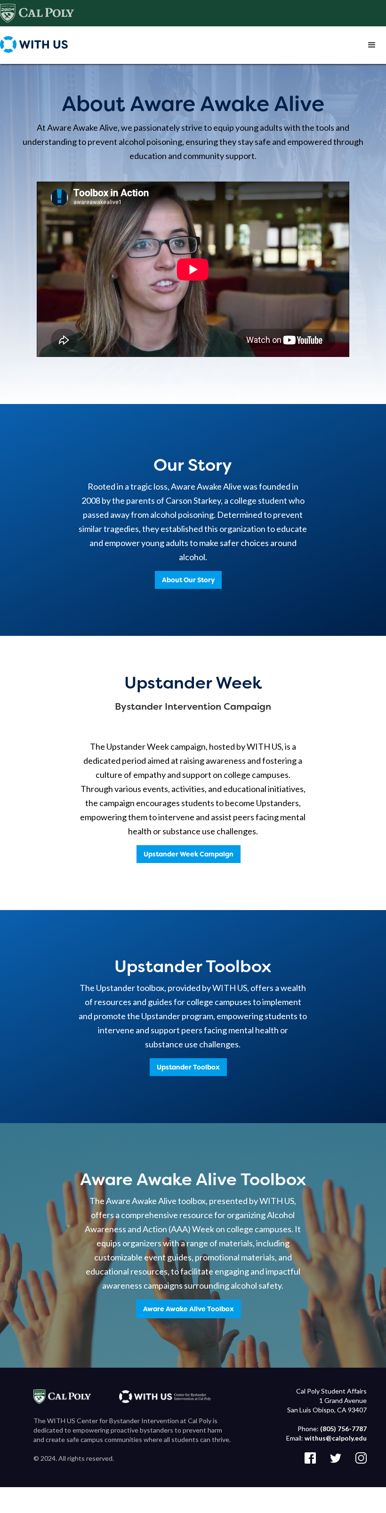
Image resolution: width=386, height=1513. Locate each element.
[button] (372, 45)
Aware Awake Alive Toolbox (188, 1309)
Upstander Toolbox (188, 1067)
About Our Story (188, 580)
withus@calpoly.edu (336, 1438)
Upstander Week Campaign (188, 854)
